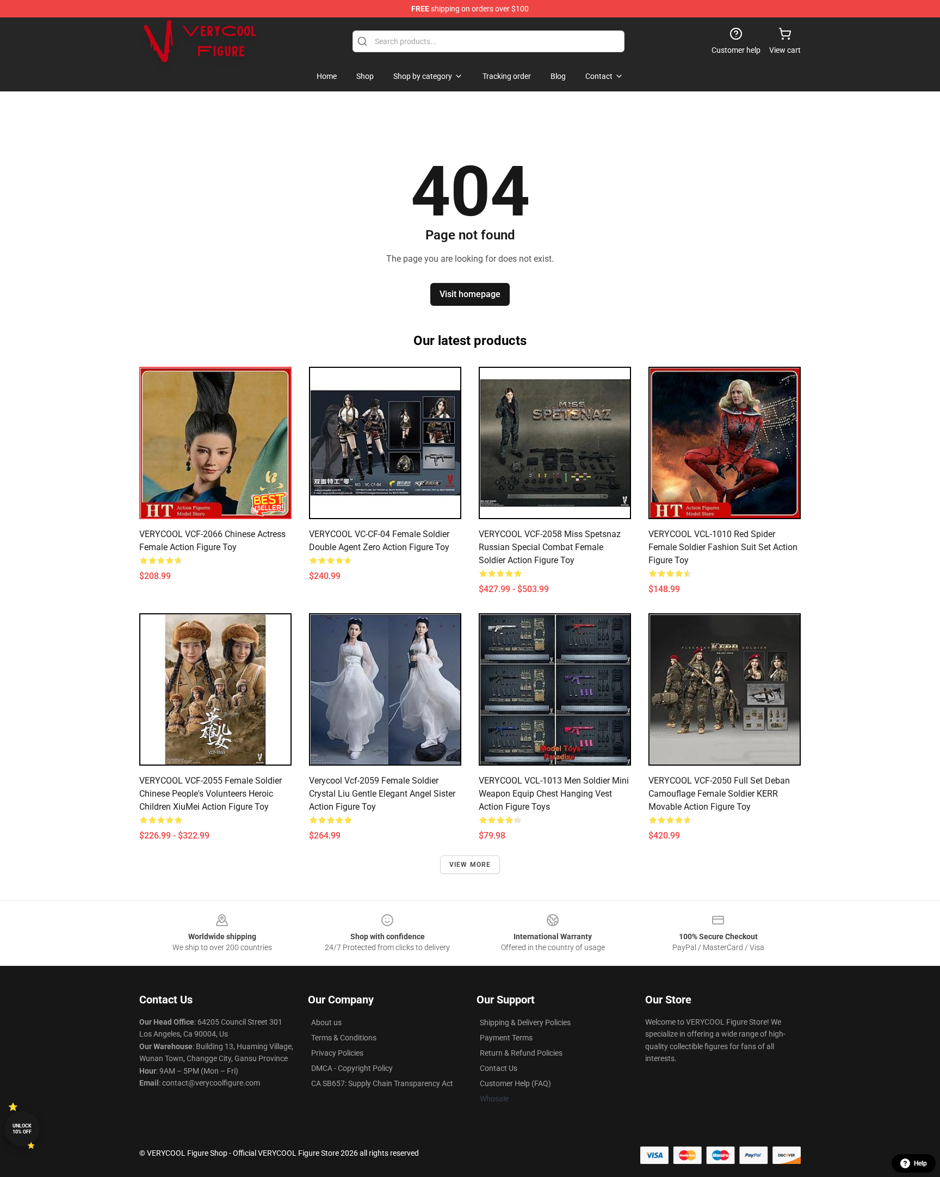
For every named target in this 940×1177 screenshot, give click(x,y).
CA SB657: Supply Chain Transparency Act (382, 1083)
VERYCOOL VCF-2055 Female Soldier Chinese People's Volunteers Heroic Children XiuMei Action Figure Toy (210, 793)
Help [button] (920, 1163)
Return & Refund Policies (521, 1053)
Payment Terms (506, 1037)
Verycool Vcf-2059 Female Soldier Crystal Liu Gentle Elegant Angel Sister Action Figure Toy (382, 793)
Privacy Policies (337, 1053)
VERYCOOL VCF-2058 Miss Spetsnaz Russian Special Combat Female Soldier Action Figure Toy (550, 547)
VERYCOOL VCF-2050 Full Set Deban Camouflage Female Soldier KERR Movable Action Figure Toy (719, 793)
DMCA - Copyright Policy (352, 1068)
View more (470, 864)
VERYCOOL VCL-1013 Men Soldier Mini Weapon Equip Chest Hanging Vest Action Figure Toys (554, 793)
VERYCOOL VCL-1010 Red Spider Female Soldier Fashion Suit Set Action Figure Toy (722, 547)
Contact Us (498, 1068)
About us (326, 1022)
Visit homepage (470, 294)
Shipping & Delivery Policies (525, 1022)
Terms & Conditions (343, 1037)
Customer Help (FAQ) (515, 1083)
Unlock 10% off (22, 1129)
